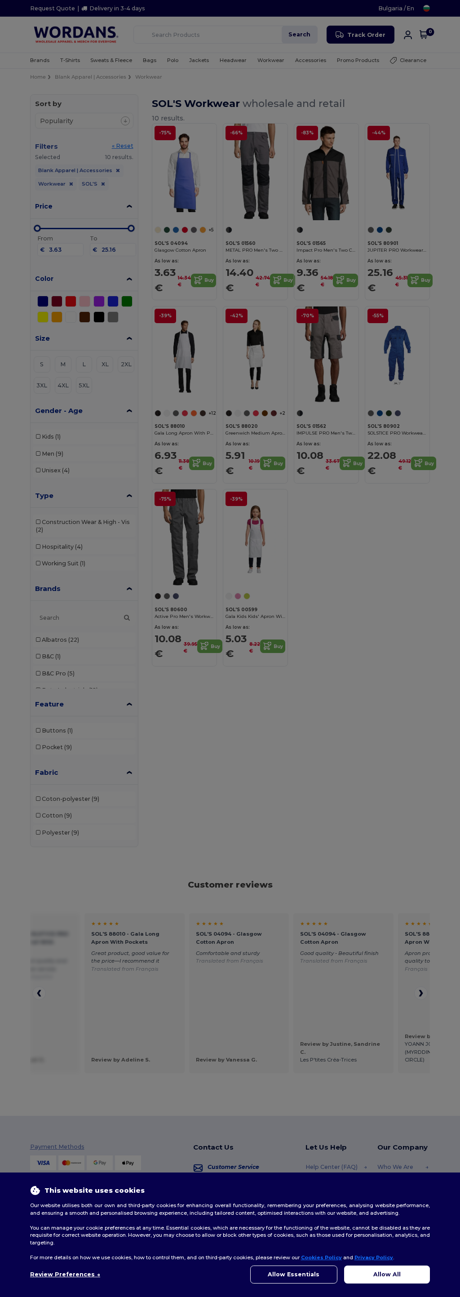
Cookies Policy (321, 1257)
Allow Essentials (293, 1274)
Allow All (387, 1274)
